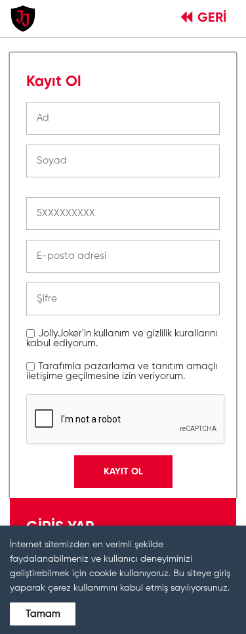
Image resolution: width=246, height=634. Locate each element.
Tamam (43, 614)
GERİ (211, 18)
